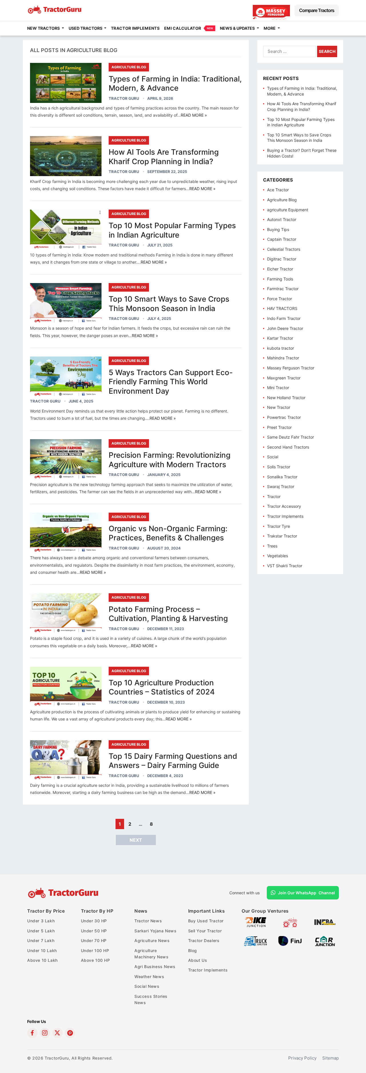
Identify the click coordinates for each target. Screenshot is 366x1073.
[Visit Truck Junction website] (255, 944)
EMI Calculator (182, 28)
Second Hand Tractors (288, 447)
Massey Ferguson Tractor (290, 367)
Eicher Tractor (280, 268)
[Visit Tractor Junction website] (290, 925)
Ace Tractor (278, 189)
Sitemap (330, 1058)
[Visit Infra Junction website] (325, 925)
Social (272, 456)
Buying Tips (278, 229)
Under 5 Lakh (41, 930)
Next (136, 840)
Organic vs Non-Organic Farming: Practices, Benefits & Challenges (168, 533)
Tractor (274, 496)
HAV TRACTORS (282, 308)
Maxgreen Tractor (284, 377)
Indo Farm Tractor (284, 318)
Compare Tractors (316, 10)
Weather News (149, 976)
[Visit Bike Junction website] (255, 925)
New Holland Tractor (286, 397)
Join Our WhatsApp (306, 892)
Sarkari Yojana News (155, 930)
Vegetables (277, 555)
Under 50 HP (94, 930)
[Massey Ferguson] (271, 10)
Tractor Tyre (278, 526)
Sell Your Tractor (205, 930)
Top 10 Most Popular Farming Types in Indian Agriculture (172, 230)
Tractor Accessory (284, 506)
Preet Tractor (279, 427)
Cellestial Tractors (283, 249)
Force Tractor (279, 298)
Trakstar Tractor (282, 535)
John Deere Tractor (285, 328)
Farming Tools (280, 278)
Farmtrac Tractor (283, 288)
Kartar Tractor (280, 338)
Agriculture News (152, 940)
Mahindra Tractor (283, 357)
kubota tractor (280, 348)
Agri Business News (155, 966)
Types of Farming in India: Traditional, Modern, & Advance (175, 83)
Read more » (194, 115)
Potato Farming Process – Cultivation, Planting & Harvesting (168, 614)
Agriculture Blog (129, 67)
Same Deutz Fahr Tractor (290, 437)
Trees (272, 546)
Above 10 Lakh (42, 960)
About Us (197, 960)
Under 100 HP (95, 950)
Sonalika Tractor (282, 476)
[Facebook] (32, 1033)
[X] (57, 1033)
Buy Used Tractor (206, 920)
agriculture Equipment (287, 209)
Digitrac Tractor (281, 258)
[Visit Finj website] (290, 944)
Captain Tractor (281, 239)
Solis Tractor (278, 466)
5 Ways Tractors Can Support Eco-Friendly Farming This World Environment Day (171, 381)
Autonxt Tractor (281, 219)
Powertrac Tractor (284, 417)
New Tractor (278, 407)
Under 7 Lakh (40, 940)
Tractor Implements (135, 28)
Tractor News (148, 920)
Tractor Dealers (204, 940)
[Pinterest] (70, 1033)
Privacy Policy (302, 1058)
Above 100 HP (95, 960)
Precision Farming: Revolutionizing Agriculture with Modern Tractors (169, 460)
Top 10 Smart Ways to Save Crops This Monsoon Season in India (169, 303)
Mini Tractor (278, 387)
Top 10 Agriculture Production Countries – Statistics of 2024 (162, 687)
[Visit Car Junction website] (325, 944)
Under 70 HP (94, 940)
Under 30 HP (94, 920)
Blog (192, 950)
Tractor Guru (124, 98)
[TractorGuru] (64, 893)
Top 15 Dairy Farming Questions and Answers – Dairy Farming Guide (173, 761)
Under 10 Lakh (42, 950)
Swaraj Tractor (280, 486)
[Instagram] (45, 1033)
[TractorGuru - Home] (55, 12)
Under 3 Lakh (41, 920)
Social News (147, 986)
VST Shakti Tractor (284, 565)
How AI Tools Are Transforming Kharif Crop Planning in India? (164, 157)
